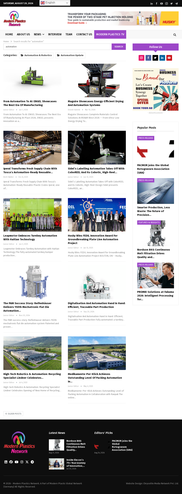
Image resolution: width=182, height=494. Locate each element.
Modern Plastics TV (110, 34)
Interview (54, 34)
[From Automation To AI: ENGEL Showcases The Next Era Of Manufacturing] (32, 80)
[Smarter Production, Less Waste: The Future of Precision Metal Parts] (155, 191)
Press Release (145, 138)
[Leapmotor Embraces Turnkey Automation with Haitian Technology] (32, 215)
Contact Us (84, 34)
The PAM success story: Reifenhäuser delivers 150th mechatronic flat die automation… (27, 307)
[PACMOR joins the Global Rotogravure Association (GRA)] (155, 149)
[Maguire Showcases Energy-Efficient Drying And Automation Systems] (97, 80)
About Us (23, 34)
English (50, 2)
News (37, 34)
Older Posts (14, 414)
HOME (9, 34)
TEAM (68, 34)
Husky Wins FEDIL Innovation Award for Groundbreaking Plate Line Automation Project (93, 239)
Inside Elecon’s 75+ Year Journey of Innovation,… (75, 463)
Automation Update (72, 55)
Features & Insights (149, 222)
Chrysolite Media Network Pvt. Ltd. (161, 483)
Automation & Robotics (38, 55)
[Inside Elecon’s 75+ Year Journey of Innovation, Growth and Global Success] (56, 464)
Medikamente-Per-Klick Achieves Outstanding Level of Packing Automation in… (95, 377)
